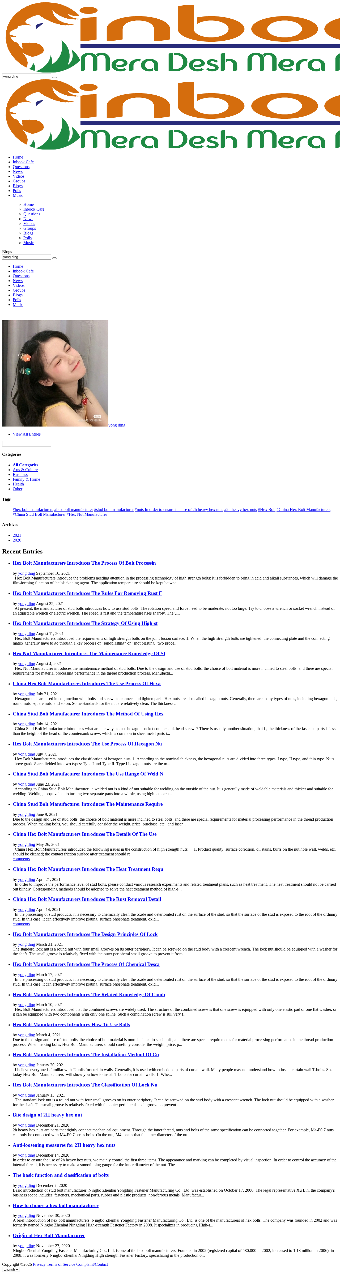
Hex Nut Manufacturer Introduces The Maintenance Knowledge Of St (89, 653)
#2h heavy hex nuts (240, 509)
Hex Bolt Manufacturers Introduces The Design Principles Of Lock (85, 934)
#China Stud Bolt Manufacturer (39, 514)
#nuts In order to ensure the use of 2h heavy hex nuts (179, 509)
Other (17, 489)
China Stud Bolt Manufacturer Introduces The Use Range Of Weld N (88, 774)
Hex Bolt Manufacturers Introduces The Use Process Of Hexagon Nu (87, 744)
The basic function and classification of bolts (61, 1175)
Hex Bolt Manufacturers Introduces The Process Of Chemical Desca (86, 964)
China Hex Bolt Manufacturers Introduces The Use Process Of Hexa (87, 683)
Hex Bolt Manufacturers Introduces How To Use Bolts (71, 1024)
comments (21, 859)
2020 (17, 540)
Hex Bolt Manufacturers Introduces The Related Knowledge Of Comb (89, 994)
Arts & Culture (25, 469)
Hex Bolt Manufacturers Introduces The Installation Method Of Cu (86, 1054)
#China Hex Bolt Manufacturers (303, 509)
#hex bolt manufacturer (73, 509)
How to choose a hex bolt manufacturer (56, 1205)
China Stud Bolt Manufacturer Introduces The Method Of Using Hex (88, 714)
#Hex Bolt (266, 509)
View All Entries (27, 434)
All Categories (25, 465)
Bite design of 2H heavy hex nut (47, 1115)
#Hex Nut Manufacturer (87, 514)
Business (20, 474)
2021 (17, 535)
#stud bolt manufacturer (114, 509)
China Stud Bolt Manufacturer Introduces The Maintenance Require (88, 804)
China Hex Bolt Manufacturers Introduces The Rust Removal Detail (87, 899)
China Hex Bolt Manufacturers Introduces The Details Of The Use (84, 834)
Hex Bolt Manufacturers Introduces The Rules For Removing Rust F (87, 593)
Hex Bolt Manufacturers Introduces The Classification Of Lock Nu (85, 1085)
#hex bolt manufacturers (33, 509)
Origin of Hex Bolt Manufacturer (49, 1235)
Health (18, 484)
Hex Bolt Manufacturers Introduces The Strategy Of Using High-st (85, 623)
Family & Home (26, 479)
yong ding (116, 425)
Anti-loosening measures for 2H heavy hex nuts (64, 1145)
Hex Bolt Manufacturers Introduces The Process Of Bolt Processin (84, 563)
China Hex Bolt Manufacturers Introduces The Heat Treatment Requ (88, 869)
